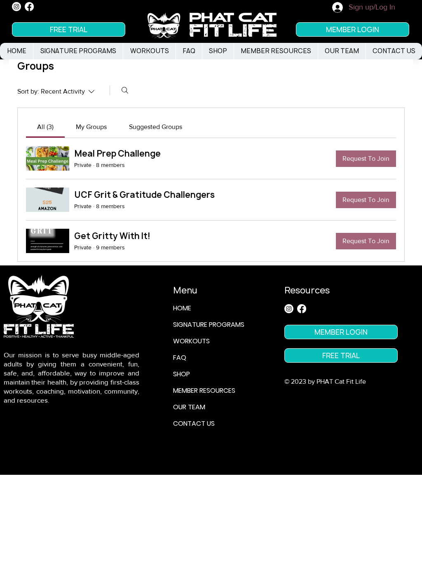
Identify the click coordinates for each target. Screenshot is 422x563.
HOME (182, 308)
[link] (45, 126)
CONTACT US (194, 423)
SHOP (181, 374)
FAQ (179, 357)
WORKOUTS (191, 341)
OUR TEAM (189, 407)
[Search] (125, 90)
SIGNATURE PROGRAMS (208, 324)
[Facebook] (29, 6)
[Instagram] (16, 6)
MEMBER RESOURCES (204, 390)
